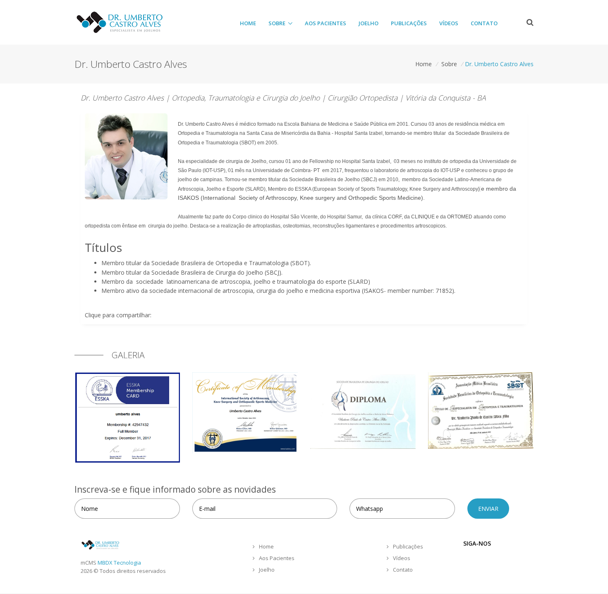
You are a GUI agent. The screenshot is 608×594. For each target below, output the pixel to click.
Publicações (409, 23)
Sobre (276, 23)
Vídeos (448, 23)
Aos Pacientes (325, 23)
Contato (484, 23)
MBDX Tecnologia (119, 562)
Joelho (368, 23)
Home (248, 23)
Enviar (488, 509)
